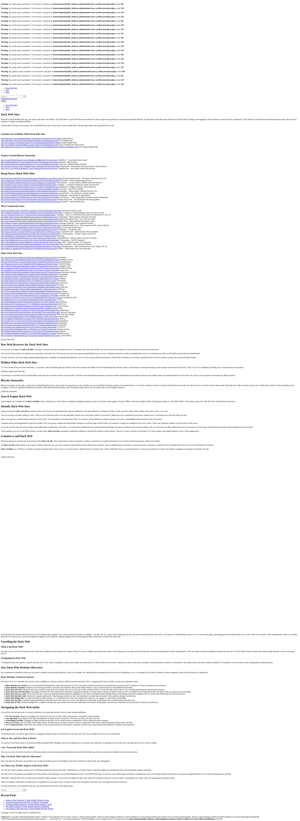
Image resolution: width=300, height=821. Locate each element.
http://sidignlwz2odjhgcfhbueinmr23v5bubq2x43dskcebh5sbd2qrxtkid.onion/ (29, 274)
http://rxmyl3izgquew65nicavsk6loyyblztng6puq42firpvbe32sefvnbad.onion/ (29, 221)
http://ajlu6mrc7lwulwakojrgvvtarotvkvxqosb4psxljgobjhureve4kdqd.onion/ (29, 185)
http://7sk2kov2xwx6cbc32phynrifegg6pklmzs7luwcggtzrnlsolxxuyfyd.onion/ (30, 296)
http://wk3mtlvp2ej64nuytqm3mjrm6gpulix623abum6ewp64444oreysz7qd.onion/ (31, 246)
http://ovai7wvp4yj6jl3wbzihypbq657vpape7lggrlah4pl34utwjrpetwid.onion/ (29, 168)
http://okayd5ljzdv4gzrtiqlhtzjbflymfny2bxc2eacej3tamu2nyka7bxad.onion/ (29, 238)
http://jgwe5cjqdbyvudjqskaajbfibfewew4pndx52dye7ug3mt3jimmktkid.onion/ (30, 145)
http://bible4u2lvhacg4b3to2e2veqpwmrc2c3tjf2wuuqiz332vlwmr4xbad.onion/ (30, 331)
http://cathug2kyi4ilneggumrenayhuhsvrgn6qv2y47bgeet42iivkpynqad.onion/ (29, 266)
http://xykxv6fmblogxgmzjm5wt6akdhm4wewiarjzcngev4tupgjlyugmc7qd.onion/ (31, 242)
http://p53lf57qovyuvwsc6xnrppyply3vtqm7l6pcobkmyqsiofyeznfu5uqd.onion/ (30, 321)
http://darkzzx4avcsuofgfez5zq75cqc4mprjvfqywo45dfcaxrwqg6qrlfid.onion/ (29, 323)
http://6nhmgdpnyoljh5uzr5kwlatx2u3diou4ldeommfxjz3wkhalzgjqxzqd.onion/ (30, 141)
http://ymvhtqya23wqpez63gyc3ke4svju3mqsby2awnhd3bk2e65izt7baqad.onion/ (31, 225)
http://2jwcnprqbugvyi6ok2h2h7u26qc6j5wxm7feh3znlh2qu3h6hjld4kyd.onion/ (30, 143)
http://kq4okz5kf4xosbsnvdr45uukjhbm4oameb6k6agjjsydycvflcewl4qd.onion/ (30, 244)
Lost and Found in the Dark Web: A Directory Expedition (27, 802)
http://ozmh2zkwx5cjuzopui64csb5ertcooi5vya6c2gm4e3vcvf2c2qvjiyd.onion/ (30, 270)
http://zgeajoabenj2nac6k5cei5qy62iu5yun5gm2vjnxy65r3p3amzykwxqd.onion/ (30, 268)
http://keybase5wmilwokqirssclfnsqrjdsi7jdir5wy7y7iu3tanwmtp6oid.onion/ (29, 325)
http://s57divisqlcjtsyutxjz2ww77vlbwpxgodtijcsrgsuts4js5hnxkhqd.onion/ (28, 215)
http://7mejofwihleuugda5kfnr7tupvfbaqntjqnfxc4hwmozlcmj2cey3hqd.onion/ (30, 193)
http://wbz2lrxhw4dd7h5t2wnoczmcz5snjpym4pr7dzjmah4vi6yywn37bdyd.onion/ (31, 178)
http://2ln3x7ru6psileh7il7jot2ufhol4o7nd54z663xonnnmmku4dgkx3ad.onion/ (30, 195)
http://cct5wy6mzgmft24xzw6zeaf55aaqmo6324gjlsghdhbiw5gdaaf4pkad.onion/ (31, 291)
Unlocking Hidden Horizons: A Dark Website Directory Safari (29, 804)
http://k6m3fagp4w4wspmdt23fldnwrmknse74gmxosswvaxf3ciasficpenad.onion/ (31, 227)
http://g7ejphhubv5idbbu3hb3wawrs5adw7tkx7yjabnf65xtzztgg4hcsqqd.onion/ (30, 319)
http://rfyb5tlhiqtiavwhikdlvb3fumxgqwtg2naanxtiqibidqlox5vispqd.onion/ (28, 183)
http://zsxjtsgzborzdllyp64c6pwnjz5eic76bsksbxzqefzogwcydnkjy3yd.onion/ (29, 317)
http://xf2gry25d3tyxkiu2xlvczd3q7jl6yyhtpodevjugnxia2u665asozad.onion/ (29, 199)
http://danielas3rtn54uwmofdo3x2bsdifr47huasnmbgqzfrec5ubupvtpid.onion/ (29, 258)
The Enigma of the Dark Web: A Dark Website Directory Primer (29, 809)
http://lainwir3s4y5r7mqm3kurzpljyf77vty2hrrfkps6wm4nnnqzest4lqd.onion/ (29, 304)
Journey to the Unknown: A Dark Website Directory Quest (27, 800)
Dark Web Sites (11, 88)
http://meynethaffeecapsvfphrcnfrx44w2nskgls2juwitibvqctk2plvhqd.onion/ (29, 314)
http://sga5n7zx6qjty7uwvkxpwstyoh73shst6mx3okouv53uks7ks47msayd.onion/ (31, 202)
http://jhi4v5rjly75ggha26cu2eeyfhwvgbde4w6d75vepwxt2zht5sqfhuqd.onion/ (30, 219)
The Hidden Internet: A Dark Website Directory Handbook (27, 807)
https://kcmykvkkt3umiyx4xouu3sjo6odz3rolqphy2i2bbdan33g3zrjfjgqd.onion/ (30, 262)
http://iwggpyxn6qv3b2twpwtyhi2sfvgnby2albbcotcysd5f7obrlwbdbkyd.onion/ (30, 181)
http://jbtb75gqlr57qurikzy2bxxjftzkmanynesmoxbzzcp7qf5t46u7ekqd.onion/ (29, 217)
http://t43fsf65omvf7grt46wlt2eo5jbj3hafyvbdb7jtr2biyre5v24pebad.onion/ (28, 236)
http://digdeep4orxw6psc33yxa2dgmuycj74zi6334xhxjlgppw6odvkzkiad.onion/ (30, 310)
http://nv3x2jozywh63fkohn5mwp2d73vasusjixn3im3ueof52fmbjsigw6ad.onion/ (31, 336)
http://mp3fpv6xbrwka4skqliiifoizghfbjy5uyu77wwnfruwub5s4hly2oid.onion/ (30, 164)
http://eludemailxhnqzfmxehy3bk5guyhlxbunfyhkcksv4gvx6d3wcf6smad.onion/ (30, 302)
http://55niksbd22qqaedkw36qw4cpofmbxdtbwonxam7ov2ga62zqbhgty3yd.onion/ (31, 213)
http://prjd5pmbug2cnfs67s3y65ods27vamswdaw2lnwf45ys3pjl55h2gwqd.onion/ (31, 211)
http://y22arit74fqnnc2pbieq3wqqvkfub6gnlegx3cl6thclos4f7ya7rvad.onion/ (29, 160)
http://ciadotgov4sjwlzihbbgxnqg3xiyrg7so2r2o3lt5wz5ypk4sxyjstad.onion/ (29, 327)
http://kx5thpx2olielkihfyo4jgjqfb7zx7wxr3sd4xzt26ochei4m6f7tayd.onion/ (29, 333)
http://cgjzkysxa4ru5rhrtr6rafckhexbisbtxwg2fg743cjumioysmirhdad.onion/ (28, 306)
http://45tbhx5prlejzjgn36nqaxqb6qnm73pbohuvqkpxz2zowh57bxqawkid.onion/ (31, 272)
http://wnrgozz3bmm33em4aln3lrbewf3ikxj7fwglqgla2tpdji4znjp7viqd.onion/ (29, 293)
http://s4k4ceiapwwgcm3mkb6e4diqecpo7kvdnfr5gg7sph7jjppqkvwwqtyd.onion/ (31, 138)
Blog (7, 92)
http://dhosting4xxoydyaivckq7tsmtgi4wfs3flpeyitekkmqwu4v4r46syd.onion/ (29, 264)
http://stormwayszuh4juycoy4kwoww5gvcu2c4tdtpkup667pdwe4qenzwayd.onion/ (31, 298)
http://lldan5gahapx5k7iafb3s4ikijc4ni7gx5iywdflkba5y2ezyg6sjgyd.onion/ (28, 281)
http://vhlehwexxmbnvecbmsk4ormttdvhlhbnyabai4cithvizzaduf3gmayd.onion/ (30, 223)
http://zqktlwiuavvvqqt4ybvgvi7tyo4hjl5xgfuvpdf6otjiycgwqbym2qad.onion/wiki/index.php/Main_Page (39, 147)
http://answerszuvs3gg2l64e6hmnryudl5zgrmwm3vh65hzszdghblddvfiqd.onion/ (30, 260)
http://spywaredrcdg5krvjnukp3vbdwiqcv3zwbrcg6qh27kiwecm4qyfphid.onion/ (30, 312)
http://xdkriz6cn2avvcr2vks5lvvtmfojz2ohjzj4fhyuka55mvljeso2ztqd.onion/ (29, 300)
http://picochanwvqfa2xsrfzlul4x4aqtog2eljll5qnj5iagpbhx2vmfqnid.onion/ (28, 285)
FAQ (7, 90)
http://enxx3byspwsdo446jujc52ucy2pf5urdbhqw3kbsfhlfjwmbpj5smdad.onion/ (30, 287)
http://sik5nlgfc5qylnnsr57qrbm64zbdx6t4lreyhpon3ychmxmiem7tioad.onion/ (29, 277)
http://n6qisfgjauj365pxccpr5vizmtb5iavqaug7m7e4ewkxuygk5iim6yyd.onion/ (30, 189)
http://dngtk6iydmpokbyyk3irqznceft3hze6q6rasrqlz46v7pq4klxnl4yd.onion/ (29, 289)
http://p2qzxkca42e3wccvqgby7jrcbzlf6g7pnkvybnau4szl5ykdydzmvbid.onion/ (30, 166)
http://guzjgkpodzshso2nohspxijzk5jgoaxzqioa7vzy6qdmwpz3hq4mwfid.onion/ (30, 187)
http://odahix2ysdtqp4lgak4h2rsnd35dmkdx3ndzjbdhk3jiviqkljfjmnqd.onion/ (29, 249)
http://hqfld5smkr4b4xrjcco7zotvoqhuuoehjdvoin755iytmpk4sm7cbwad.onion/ (30, 162)
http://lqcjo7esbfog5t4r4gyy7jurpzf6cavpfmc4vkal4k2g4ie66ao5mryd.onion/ (29, 230)
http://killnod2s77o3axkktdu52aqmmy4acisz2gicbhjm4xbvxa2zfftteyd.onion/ (29, 308)
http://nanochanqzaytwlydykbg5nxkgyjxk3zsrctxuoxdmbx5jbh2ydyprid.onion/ (30, 283)
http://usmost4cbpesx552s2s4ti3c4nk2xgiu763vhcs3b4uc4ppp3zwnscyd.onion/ (30, 197)
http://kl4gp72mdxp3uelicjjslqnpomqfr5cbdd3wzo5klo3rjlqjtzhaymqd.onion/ (29, 191)
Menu (4, 101)
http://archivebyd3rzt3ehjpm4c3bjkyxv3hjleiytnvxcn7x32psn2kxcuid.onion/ (29, 329)
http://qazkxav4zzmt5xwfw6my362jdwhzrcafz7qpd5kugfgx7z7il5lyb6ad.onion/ (30, 232)
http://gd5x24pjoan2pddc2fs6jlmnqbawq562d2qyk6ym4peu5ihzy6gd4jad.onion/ (31, 234)
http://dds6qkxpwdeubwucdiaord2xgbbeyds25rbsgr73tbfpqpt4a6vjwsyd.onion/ (30, 279)
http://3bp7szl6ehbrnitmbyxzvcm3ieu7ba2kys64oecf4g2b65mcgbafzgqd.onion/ (30, 240)
